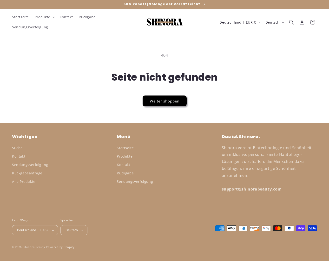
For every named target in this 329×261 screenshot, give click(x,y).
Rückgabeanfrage (27, 173)
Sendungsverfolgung (30, 164)
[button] (44, 17)
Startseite (125, 148)
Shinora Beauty (34, 247)
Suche (17, 148)
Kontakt (18, 156)
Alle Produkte (23, 181)
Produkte (124, 156)
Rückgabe (125, 173)
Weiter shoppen (164, 101)
